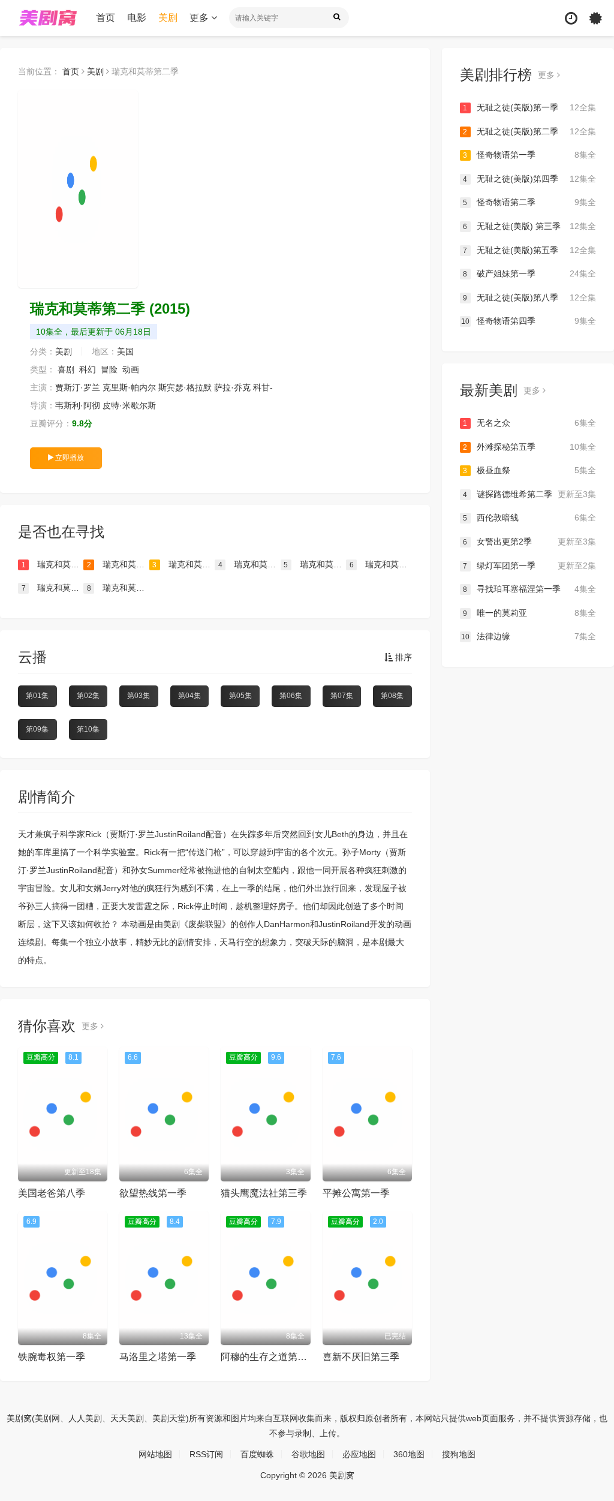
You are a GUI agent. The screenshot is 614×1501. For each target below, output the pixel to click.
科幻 (87, 369)
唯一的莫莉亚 (529, 613)
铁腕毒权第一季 (51, 1357)
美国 (125, 351)
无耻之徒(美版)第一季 (529, 107)
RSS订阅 (206, 1454)
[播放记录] (571, 18)
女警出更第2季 (529, 541)
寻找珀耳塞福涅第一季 (529, 589)
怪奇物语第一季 (529, 155)
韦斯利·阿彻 (77, 405)
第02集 (88, 695)
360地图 (409, 1454)
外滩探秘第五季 (529, 447)
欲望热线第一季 (152, 1193)
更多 (200, 18)
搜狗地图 (458, 1454)
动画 (130, 369)
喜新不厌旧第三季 (361, 1357)
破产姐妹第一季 (529, 273)
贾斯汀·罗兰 (77, 387)
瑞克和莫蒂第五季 (249, 564)
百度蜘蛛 (257, 1454)
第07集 (341, 695)
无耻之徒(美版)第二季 (529, 131)
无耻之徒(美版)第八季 (529, 297)
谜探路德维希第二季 (529, 494)
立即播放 (68, 457)
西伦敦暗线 (529, 517)
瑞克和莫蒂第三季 (52, 587)
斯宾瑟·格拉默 (185, 387)
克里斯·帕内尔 (129, 387)
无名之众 (529, 423)
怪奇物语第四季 (528, 321)
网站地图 (155, 1454)
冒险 (109, 369)
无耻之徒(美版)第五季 (529, 250)
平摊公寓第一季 (356, 1193)
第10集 (88, 729)
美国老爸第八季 (51, 1193)
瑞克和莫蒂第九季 (52, 564)
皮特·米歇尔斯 (129, 405)
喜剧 (66, 369)
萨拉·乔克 (232, 387)
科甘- (263, 387)
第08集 (392, 695)
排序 (402, 657)
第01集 (37, 695)
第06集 (290, 695)
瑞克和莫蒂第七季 (183, 564)
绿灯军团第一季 (529, 565)
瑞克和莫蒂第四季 (380, 564)
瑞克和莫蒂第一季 (118, 587)
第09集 (37, 729)
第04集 (189, 695)
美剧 (167, 18)
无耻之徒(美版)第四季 (529, 179)
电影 (136, 18)
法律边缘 (528, 636)
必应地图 (359, 1454)
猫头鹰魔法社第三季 (264, 1193)
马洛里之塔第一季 (157, 1357)
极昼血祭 (529, 470)
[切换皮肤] (595, 18)
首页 (105, 18)
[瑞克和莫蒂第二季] (78, 189)
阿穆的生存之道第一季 (269, 1357)
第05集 (240, 695)
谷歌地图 (308, 1454)
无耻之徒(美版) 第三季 (529, 226)
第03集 (138, 695)
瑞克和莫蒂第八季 (118, 564)
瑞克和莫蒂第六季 (315, 564)
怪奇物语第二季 (529, 202)
